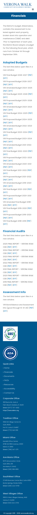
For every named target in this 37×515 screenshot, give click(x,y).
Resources (8, 384)
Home (6, 368)
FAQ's (6, 380)
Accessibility (9, 388)
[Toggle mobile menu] (33, 9)
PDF (30, 75)
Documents (9, 376)
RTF (5, 78)
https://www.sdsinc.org (11, 410)
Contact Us (9, 393)
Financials (8, 372)
